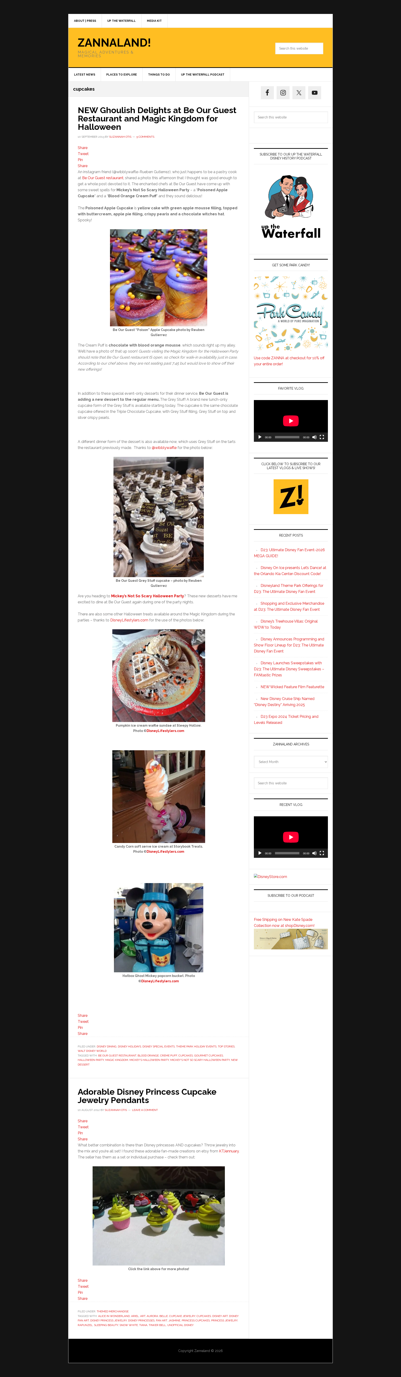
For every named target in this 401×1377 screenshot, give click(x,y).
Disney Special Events (158, 1046)
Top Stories (226, 1046)
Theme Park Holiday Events (196, 1046)
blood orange (148, 1055)
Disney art (220, 1316)
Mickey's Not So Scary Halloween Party (200, 1060)
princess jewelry (224, 1320)
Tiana (143, 1325)
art (142, 1316)
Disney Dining (106, 1046)
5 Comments (145, 136)
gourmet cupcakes (208, 1055)
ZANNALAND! (114, 42)
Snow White (129, 1325)
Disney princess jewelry (108, 1320)
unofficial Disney (180, 1325)
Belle (163, 1316)
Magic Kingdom (116, 1060)
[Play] (260, 437)
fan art (161, 1320)
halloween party (91, 1060)
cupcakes (185, 1055)
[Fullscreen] (322, 437)
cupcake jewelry (182, 1316)
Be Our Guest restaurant (102, 178)
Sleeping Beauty (106, 1325)
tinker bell (157, 1325)
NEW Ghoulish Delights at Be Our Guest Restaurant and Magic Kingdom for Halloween (157, 118)
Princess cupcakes (196, 1320)
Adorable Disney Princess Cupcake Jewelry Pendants (147, 1096)
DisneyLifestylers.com (129, 620)
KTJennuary (229, 1151)
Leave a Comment (145, 1110)
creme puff (168, 1055)
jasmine (174, 1320)
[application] (291, 421)
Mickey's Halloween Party (149, 1060)
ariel (135, 1316)
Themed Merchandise (113, 1311)
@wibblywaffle (164, 447)
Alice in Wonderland (114, 1316)
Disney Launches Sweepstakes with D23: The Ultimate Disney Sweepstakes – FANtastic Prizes (289, 669)
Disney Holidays (129, 1046)
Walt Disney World (92, 1051)
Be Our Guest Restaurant (117, 1055)
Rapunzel (85, 1325)
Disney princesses (141, 1320)
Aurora (152, 1316)
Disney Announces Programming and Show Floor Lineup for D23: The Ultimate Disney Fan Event (289, 645)
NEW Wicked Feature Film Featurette (292, 687)
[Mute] (314, 437)
